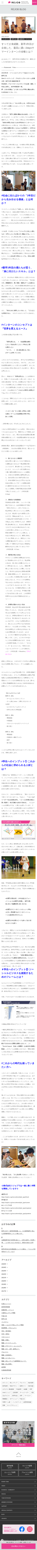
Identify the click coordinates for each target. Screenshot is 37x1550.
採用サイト (23, 1386)
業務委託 (5, 1399)
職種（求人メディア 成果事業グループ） (14, 1361)
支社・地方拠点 (6, 1331)
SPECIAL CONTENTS (6, 1510)
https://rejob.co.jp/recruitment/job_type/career (15, 1202)
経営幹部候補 (5, 1307)
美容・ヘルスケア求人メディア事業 (12, 1325)
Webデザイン (13, 1386)
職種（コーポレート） (8, 1358)
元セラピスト (6, 1395)
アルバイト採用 (27, 1473)
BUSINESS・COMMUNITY (8, 1489)
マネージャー (5, 1337)
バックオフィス (16, 1402)
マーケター (27, 1395)
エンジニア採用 (9, 1473)
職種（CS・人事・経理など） (10, 1349)
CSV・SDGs (5, 1334)
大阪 (32, 1392)
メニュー (2, 2)
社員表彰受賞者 (6, 1370)
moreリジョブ (6, 1392)
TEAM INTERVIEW (6, 1498)
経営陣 (3, 1367)
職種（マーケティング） (9, 1343)
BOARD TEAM (5, 1481)
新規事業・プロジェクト (9, 1328)
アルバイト (4, 1352)
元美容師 (15, 1392)
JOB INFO (4, 1518)
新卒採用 (5, 1386)
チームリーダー (24, 1392)
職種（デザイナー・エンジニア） (11, 1346)
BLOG (3, 1514)
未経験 (25, 1389)
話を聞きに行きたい (18, 1546)
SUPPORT (4, 1506)
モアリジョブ (13, 1399)
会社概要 (18, 1540)
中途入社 (4, 1316)
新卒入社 (14, 39)
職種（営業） (5, 1340)
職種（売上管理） (7, 1364)
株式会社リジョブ (8, 1540)
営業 (3, 1405)
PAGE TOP (18, 1456)
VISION (3, 1485)
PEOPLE (3, 1494)
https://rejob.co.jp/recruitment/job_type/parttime (16, 1213)
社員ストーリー (6, 1304)
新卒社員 (14, 1395)
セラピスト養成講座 (8, 1389)
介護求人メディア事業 (8, 1313)
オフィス (5, 1382)
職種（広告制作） (7, 1355)
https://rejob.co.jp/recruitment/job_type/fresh (15, 1197)
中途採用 (18, 1389)
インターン (5, 39)
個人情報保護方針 (29, 1540)
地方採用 (30, 1382)
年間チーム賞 (6, 1402)
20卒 (31, 1389)
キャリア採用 (27, 1466)
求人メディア (13, 1382)
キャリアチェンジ (12, 1405)
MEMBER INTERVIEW (6, 1502)
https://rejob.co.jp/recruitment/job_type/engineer (16, 1208)
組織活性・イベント (25, 39)
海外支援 (30, 1386)
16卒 (21, 1395)
